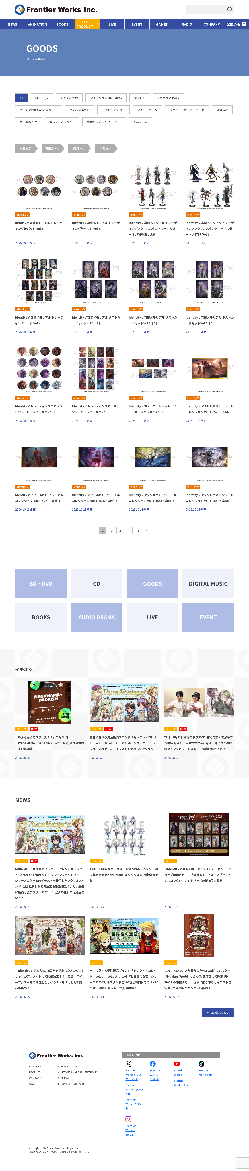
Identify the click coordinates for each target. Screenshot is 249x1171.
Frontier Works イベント (133, 1104)
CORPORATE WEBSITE (71, 1084)
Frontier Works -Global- (155, 1075)
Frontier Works (179, 1073)
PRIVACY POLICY (67, 1066)
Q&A (32, 1084)
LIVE (112, 24)
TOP (29, 59)
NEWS (12, 24)
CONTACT (35, 1078)
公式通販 (233, 24)
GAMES (162, 24)
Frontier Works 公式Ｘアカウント (133, 1075)
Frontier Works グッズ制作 (134, 1089)
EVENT (137, 24)
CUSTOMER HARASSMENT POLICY (78, 1072)
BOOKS (62, 24)
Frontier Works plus (181, 1083)
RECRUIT (34, 1072)
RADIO (187, 24)
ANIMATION (37, 24)
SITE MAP (63, 1078)
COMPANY (212, 24)
